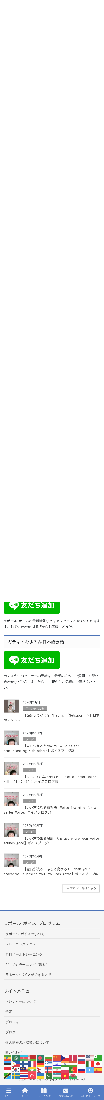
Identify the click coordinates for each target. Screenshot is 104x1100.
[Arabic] (16, 1058)
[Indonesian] (82, 1063)
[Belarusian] (32, 1058)
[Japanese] (98, 1063)
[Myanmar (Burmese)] (32, 1069)
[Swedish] (16, 1075)
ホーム (25, 1095)
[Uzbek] (57, 1075)
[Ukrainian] (41, 1075)
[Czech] (65, 1058)
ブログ (30, 739)
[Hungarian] (73, 1063)
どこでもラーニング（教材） (27, 964)
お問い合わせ (66, 1095)
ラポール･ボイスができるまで (28, 975)
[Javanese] (8, 1069)
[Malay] (24, 1069)
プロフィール (15, 1022)
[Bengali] (41, 1058)
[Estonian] (8, 1063)
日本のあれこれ (35, 708)
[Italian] (90, 1063)
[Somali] (90, 1069)
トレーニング (43, 1095)
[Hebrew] (57, 1063)
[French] (32, 1063)
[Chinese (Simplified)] (57, 1058)
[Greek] (49, 1063)
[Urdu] (49, 1075)
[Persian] (57, 1069)
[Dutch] (82, 1058)
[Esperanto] (98, 1058)
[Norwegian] (49, 1069)
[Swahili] (8, 1075)
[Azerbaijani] (24, 1058)
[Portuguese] (73, 1069)
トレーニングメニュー (22, 944)
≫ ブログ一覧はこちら (81, 888)
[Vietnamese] (65, 1075)
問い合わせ (13, 1052)
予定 (8, 1011)
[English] (90, 1058)
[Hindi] (65, 1063)
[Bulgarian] (49, 1058)
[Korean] (16, 1069)
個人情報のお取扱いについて (27, 1042)
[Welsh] (73, 1075)
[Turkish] (32, 1075)
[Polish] (65, 1069)
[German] (41, 1063)
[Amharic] (8, 1058)
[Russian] (82, 1069)
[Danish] (73, 1058)
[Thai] (24, 1075)
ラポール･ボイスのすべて (24, 934)
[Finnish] (24, 1063)
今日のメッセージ (90, 1095)
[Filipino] (16, 1063)
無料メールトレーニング (24, 954)
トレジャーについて (20, 1001)
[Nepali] (41, 1069)
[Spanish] (98, 1069)
